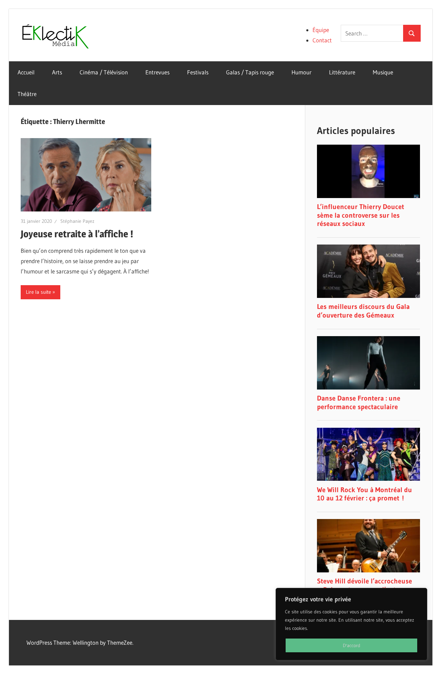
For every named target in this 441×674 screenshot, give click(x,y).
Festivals (197, 72)
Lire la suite (38, 292)
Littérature (342, 72)
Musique (383, 72)
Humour (301, 72)
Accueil (26, 72)
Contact (322, 40)
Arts (57, 72)
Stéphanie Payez (77, 221)
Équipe (320, 29)
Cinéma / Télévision (104, 72)
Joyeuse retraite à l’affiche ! (77, 234)
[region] (351, 624)
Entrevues (157, 72)
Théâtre (27, 93)
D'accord (351, 645)
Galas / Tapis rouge (250, 72)
